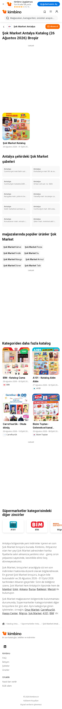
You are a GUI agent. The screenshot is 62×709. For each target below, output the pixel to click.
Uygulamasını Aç (48, 4)
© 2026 (31, 696)
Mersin (52, 589)
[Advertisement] (31, 78)
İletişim (5, 661)
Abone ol (54, 26)
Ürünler (5, 669)
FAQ (4, 657)
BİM (52, 613)
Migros (23, 613)
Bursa (32, 589)
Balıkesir (41, 589)
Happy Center (10, 613)
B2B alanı (7, 685)
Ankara (23, 589)
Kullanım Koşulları (31, 701)
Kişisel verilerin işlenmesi (31, 704)
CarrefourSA (48, 609)
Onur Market (32, 609)
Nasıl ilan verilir (9, 681)
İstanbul (6, 589)
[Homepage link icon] (3, 624)
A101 (45, 613)
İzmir (15, 589)
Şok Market (35, 613)
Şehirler (5, 665)
